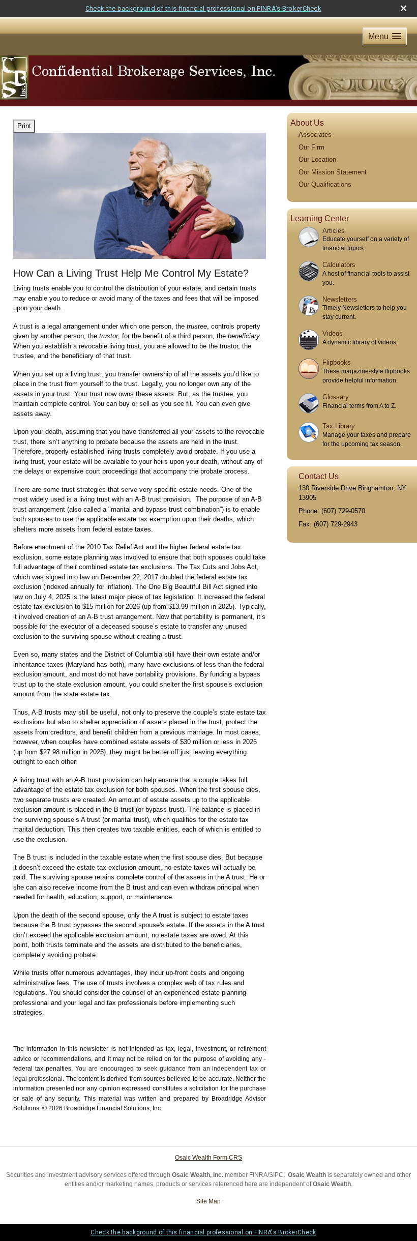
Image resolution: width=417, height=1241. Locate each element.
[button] (385, 36)
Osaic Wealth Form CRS (208, 1157)
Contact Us (319, 476)
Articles (333, 230)
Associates (315, 134)
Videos (332, 333)
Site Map (208, 1201)
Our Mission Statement (333, 172)
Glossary (335, 397)
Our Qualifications (325, 184)
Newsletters (339, 299)
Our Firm (311, 147)
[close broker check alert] (403, 8)
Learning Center (319, 218)
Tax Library (338, 426)
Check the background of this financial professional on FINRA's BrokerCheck (203, 8)
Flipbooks (336, 362)
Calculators (338, 265)
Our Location (317, 159)
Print (24, 126)
